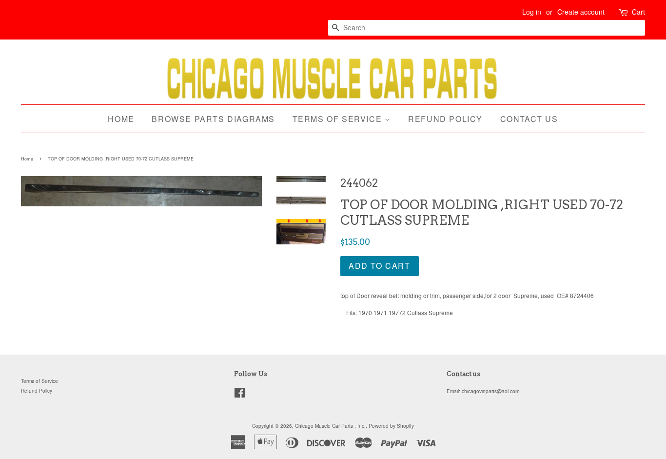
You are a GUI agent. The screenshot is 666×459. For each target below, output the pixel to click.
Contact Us (529, 118)
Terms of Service (339, 118)
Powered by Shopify (391, 425)
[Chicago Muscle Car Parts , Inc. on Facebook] (239, 395)
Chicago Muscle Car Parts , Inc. (330, 425)
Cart (638, 12)
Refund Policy (445, 118)
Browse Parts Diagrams (213, 118)
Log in (531, 12)
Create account (581, 12)
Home (121, 118)
